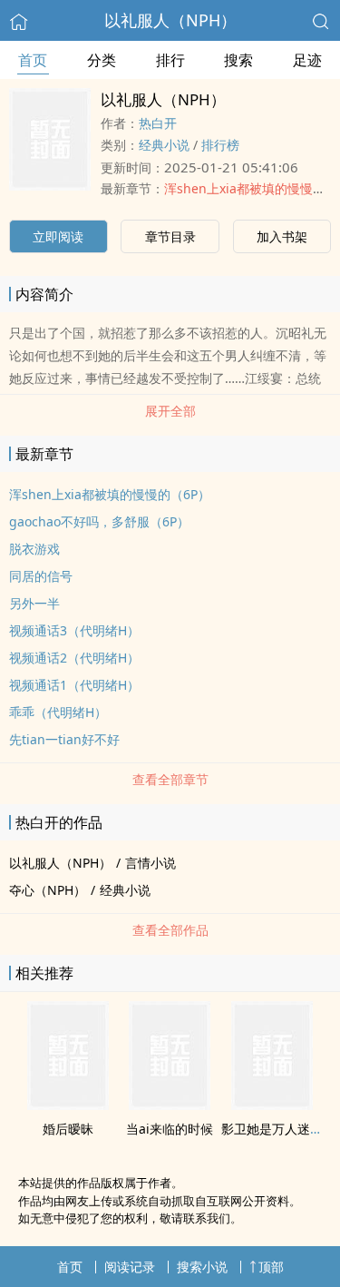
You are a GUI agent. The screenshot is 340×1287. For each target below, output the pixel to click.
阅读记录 (129, 1266)
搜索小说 (202, 1266)
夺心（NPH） (47, 890)
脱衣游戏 (34, 548)
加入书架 (282, 236)
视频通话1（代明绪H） (74, 684)
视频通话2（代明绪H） (74, 657)
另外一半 (34, 603)
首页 (32, 60)
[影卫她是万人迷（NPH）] (272, 1105)
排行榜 (220, 144)
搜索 (238, 60)
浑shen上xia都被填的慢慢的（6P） (109, 494)
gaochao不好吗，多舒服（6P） (99, 521)
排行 (170, 60)
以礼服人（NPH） (170, 20)
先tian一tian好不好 (64, 739)
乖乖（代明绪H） (58, 712)
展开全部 (170, 410)
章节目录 (170, 236)
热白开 (158, 123)
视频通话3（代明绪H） (74, 630)
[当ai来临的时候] (169, 1105)
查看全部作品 (170, 929)
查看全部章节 (170, 779)
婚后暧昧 (68, 1128)
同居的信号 (41, 576)
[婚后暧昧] (68, 1105)
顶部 (271, 1266)
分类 (101, 60)
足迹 (307, 60)
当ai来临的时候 (169, 1128)
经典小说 (164, 144)
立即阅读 (58, 236)
